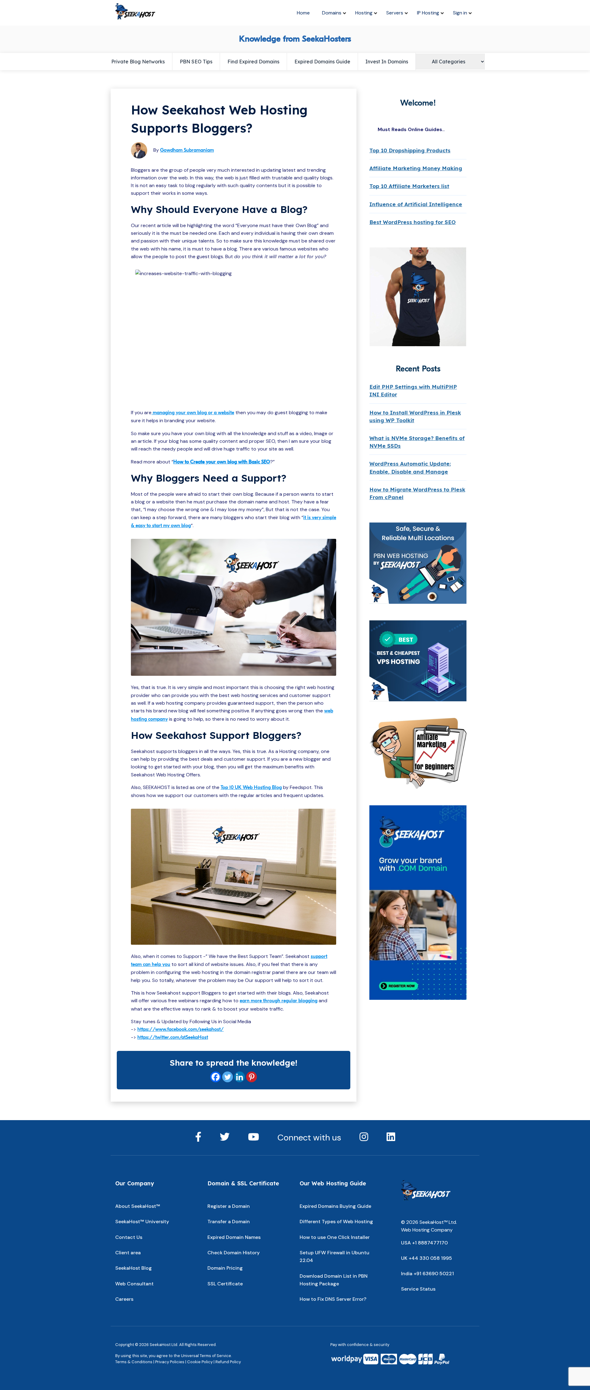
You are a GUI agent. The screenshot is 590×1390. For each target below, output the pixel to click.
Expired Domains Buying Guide (335, 1206)
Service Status (418, 1289)
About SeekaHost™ (137, 1206)
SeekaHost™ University (142, 1221)
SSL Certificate (225, 1283)
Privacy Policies (169, 1361)
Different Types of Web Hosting (336, 1221)
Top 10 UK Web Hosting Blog (251, 787)
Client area (128, 1252)
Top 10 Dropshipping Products (409, 150)
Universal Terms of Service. (206, 1355)
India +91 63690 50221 (427, 1273)
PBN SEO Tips (196, 61)
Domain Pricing (225, 1268)
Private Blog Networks (138, 61)
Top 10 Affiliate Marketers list (409, 186)
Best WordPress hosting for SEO (412, 222)
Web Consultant (134, 1283)
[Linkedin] (239, 1077)
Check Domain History (233, 1252)
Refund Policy (228, 1361)
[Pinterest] (251, 1077)
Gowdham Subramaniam (187, 150)
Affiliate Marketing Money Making (415, 168)
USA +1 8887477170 (424, 1243)
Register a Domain (228, 1206)
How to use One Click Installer (335, 1237)
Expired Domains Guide (322, 61)
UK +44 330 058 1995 (426, 1258)
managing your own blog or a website (192, 412)
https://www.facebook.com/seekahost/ (180, 1029)
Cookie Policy (200, 1361)
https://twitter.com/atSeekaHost (172, 1037)
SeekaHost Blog (133, 1268)
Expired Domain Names (234, 1237)
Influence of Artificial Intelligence (415, 204)
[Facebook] (215, 1077)
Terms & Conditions (133, 1361)
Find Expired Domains (253, 61)
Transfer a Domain (228, 1221)
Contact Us (128, 1237)
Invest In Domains (386, 61)
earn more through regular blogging (278, 1000)
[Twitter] (227, 1077)
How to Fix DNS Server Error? (333, 1299)
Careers (124, 1299)
